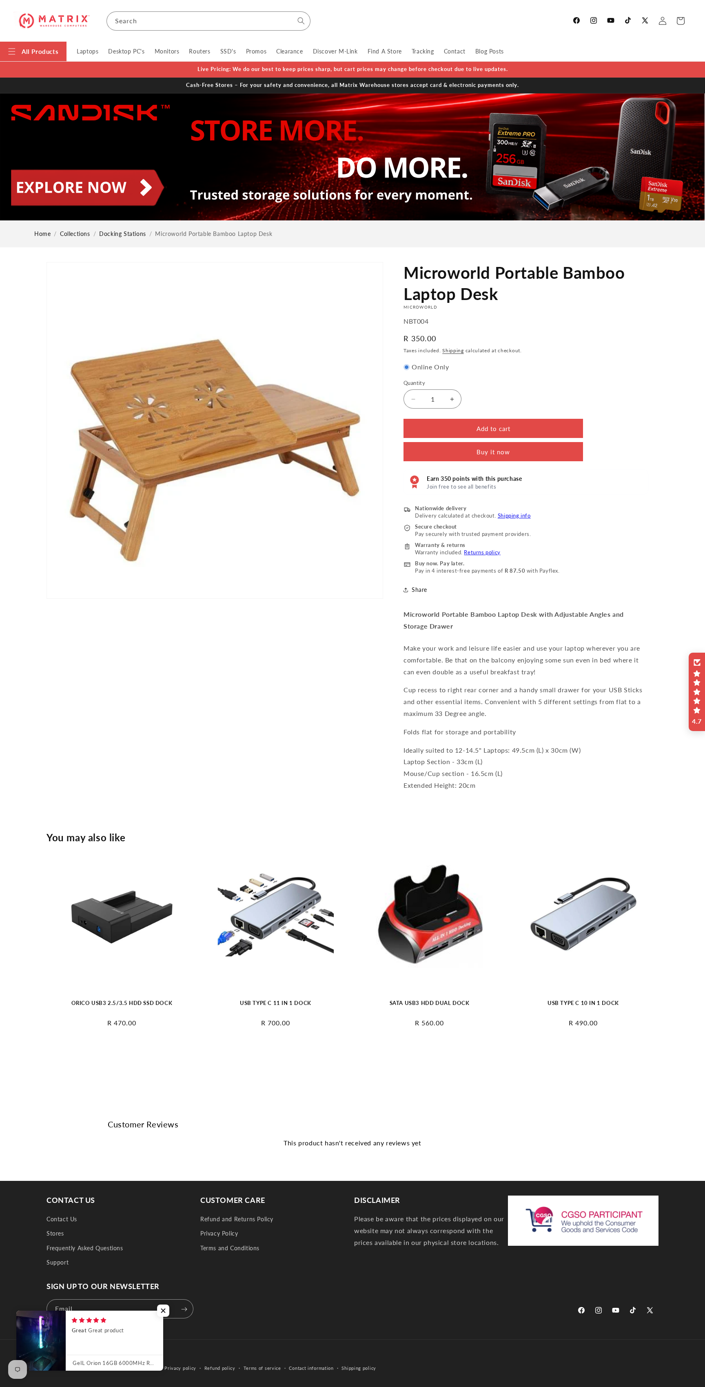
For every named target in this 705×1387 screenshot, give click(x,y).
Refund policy (219, 1367)
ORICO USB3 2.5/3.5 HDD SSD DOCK (122, 1003)
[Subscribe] (184, 1309)
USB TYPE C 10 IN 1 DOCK (583, 1003)
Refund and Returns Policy (236, 1219)
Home (42, 233)
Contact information (311, 1367)
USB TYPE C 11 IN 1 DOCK (275, 1003)
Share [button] (419, 589)
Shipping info (514, 515)
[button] (33, 51)
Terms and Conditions (229, 1248)
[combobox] (208, 21)
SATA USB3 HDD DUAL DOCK (430, 1003)
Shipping (453, 350)
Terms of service (262, 1367)
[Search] (301, 21)
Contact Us (62, 1219)
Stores (55, 1233)
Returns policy (482, 552)
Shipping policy (358, 1367)
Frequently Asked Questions (85, 1248)
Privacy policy (180, 1367)
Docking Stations (122, 233)
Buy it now (493, 452)
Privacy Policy (219, 1233)
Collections (75, 233)
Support (58, 1262)
